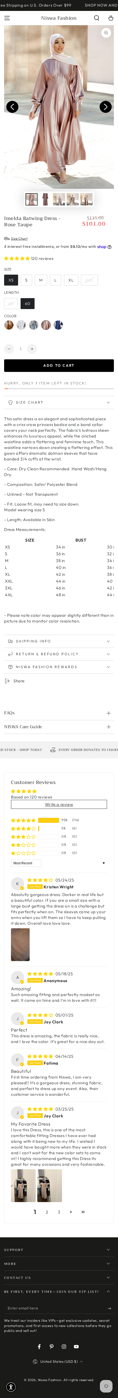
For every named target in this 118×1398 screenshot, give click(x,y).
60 (27, 303)
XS (11, 280)
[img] (40, 880)
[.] (12, 107)
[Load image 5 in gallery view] (86, 199)
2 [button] (47, 1212)
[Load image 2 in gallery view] (45, 199)
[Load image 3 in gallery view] (59, 199)
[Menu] (7, 18)
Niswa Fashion (49, 1380)
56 (11, 303)
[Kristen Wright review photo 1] (20, 944)
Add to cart (59, 365)
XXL (89, 280)
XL (71, 280)
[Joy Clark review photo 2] (49, 1185)
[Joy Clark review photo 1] (23, 1185)
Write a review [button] (59, 804)
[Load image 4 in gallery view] (73, 199)
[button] (96, 18)
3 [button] (59, 1212)
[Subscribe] (111, 1308)
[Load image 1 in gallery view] (32, 199)
